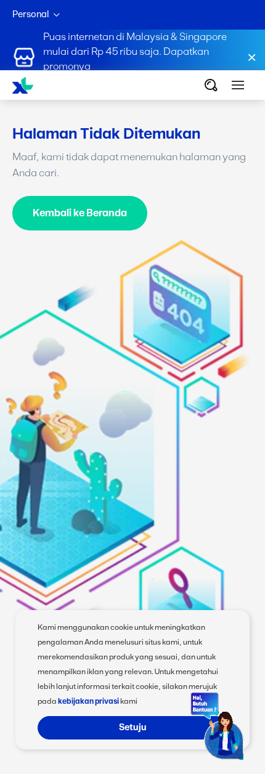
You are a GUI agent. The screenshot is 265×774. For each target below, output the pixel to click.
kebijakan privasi (88, 701)
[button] (238, 85)
